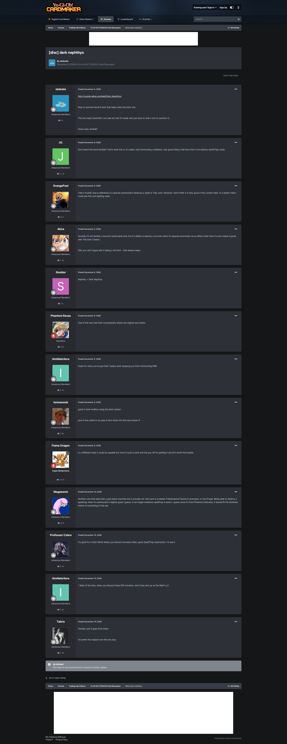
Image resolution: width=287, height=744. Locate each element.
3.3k (61, 653)
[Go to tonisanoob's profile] (60, 416)
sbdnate (64, 61)
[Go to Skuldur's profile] (60, 286)
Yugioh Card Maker (60, 19)
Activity (146, 19)
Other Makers (85, 19)
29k (62, 347)
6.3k (61, 260)
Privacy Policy (62, 739)
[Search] (238, 19)
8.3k (61, 566)
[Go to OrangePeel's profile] (60, 200)
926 (62, 523)
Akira (60, 229)
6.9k (61, 433)
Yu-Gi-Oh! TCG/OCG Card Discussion (96, 64)
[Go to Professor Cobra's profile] (60, 549)
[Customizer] (232, 7)
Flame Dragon (61, 445)
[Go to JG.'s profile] (60, 156)
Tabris (61, 621)
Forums (107, 19)
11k (61, 303)
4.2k (61, 390)
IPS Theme (50, 737)
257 (62, 217)
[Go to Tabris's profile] (60, 636)
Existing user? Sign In (204, 7)
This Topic (227, 19)
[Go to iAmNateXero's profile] (60, 373)
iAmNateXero (60, 359)
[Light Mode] (238, 7)
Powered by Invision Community (228, 738)
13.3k (61, 173)
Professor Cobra (60, 535)
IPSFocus (62, 737)
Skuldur (61, 272)
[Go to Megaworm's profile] (60, 506)
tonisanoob (60, 402)
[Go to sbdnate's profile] (52, 62)
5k (61, 120)
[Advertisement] (143, 39)
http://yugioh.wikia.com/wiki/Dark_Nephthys (99, 96)
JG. (61, 142)
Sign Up (223, 7)
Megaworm (61, 491)
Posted (89, 89)
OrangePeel (60, 185)
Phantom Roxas (61, 315)
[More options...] (236, 89)
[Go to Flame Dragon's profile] (60, 459)
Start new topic (230, 75)
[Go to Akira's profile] (60, 243)
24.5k (62, 479)
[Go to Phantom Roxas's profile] (60, 330)
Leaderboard (126, 19)
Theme (49, 739)
